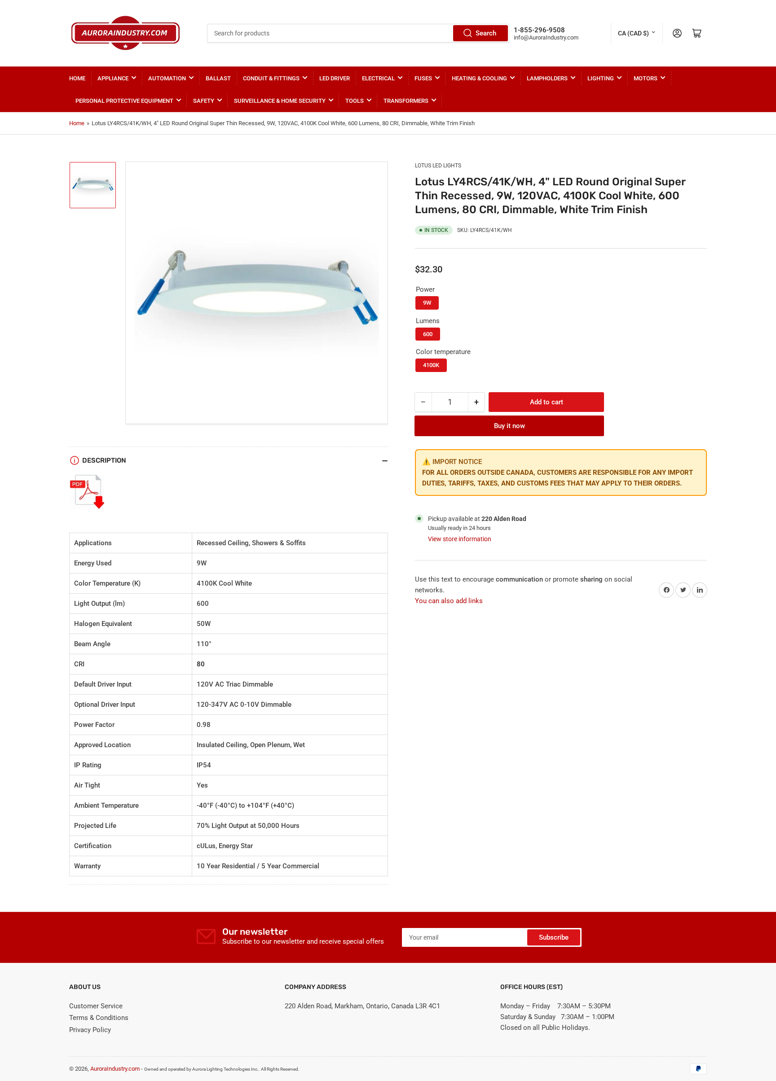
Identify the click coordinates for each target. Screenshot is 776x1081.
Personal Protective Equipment (124, 100)
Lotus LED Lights (438, 165)
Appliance (112, 78)
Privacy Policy (90, 1030)
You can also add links (449, 601)
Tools (354, 100)
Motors (645, 78)
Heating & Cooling (479, 78)
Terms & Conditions (98, 1018)
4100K (431, 365)
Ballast (218, 78)
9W (427, 302)
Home (77, 78)
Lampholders (547, 78)
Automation (167, 78)
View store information (459, 539)
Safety (203, 100)
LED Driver (334, 78)
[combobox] (358, 33)
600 (427, 334)
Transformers (406, 100)
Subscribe (554, 937)
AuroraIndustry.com (115, 1068)
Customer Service (96, 1006)
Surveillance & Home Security (280, 100)
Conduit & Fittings (271, 78)
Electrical (378, 78)
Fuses (423, 78)
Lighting (600, 78)
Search (486, 33)
